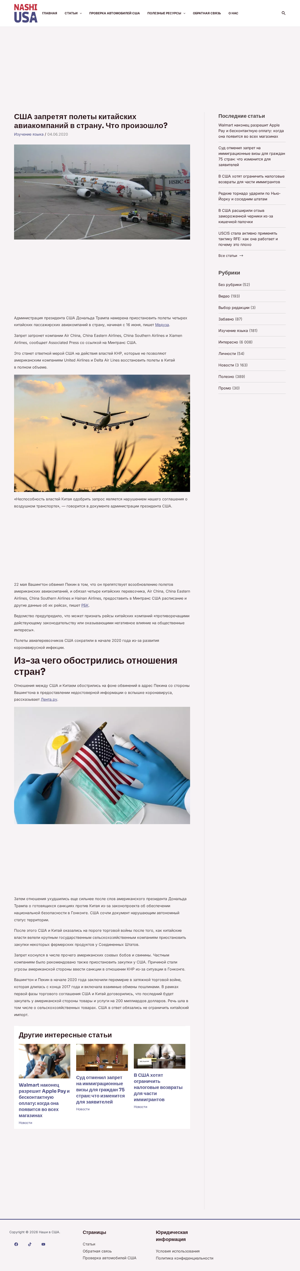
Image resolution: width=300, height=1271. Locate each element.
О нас (233, 13)
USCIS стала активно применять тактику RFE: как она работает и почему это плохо (248, 239)
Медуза (162, 324)
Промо (224, 388)
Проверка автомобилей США (114, 13)
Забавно (226, 319)
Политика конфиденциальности (184, 1258)
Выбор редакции (233, 307)
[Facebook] (16, 1244)
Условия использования (178, 1251)
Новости (25, 1123)
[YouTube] (43, 1244)
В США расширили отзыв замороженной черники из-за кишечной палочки (245, 216)
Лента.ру (49, 699)
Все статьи (227, 255)
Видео (224, 296)
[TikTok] (30, 1244)
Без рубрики (229, 284)
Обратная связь (207, 13)
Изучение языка (29, 134)
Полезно (226, 376)
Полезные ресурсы (164, 13)
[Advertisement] (150, 62)
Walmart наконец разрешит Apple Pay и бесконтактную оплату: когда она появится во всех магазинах (44, 1100)
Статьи (71, 13)
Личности (227, 353)
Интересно (228, 342)
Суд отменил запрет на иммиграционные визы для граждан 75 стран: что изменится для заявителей (100, 1090)
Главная (49, 13)
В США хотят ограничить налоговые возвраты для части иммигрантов (158, 1087)
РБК (85, 605)
